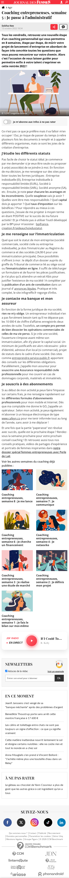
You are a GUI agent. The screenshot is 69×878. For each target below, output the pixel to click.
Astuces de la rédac (17, 671)
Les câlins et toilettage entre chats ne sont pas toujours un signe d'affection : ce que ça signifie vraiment (33, 729)
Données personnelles (16, 836)
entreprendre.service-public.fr (31, 358)
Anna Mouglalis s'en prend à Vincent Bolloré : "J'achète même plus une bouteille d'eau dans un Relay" (33, 759)
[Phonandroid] (50, 874)
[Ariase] (18, 874)
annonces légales (25, 288)
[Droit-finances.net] (50, 861)
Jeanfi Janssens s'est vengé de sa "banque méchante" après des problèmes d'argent (34, 705)
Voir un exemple (56, 671)
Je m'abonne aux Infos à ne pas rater (34, 121)
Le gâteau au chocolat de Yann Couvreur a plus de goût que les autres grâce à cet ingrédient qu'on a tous (34, 789)
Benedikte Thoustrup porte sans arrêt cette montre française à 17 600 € (30, 716)
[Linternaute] (18, 860)
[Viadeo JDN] (50, 867)
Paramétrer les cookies (40, 836)
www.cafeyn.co (11, 418)
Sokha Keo (8, 25)
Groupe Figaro (31, 839)
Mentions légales (14, 839)
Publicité (42, 833)
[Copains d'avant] (18, 867)
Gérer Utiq (58, 836)
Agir (10, 7)
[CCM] (18, 854)
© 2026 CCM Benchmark (51, 839)
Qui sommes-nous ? (18, 833)
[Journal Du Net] (50, 854)
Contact (32, 833)
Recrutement (54, 833)
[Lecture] (31, 640)
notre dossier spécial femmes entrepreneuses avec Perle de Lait (34, 452)
